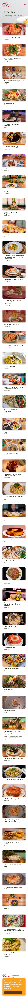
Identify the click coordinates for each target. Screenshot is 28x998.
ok (13, 992)
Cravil (12, 977)
